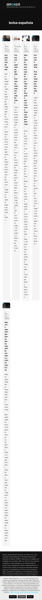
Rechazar (13, 596)
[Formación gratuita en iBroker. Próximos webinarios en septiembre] (16, 38)
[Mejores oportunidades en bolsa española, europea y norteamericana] (6, 305)
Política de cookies (15, 592)
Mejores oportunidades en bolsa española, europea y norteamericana (6, 346)
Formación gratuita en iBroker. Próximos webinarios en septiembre (16, 79)
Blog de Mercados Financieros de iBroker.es (21, 7)
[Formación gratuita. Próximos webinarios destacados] (36, 38)
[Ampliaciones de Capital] (6, 38)
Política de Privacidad (30, 592)
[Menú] (38, 5)
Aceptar (30, 596)
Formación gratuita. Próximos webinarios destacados (35, 74)
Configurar (22, 596)
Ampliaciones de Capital (6, 62)
